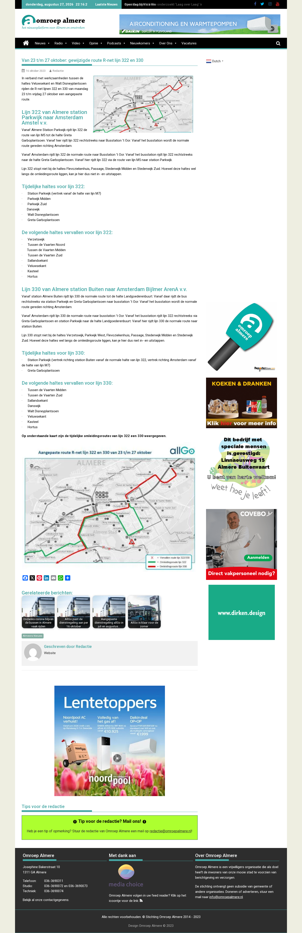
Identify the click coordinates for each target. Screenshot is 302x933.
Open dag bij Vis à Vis (140, 4)
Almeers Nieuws (32, 635)
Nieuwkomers (140, 43)
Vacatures (189, 43)
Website (50, 653)
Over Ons (165, 43)
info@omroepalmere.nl (226, 897)
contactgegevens (56, 900)
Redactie (58, 70)
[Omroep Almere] (26, 42)
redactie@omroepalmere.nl (170, 831)
